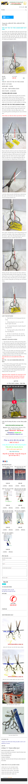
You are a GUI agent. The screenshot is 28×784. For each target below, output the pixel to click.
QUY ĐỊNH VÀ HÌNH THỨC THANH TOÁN (9, 768)
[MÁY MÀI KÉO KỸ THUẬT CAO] (13, 703)
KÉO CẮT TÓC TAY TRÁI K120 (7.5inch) (20, 467)
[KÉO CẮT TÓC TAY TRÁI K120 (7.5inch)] (20, 474)
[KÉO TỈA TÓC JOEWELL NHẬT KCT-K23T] (20, 518)
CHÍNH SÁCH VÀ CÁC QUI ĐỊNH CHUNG (9, 767)
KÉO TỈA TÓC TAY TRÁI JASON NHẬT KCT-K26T (7, 511)
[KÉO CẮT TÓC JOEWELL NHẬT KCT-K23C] (8, 540)
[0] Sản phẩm (22, 7)
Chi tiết (5, 485)
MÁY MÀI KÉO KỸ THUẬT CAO (13, 704)
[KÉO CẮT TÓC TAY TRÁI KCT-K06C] (8, 496)
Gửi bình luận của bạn (7, 567)
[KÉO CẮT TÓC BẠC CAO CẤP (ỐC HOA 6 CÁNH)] (13, 645)
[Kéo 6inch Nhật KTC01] (13, 733)
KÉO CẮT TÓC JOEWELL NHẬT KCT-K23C (8, 533)
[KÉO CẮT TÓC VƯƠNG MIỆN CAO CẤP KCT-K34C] (13, 678)
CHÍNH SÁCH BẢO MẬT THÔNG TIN (8, 773)
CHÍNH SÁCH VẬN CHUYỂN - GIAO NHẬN (10, 770)
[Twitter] (6, 461)
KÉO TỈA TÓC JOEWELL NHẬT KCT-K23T (20, 511)
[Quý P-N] (14, 3)
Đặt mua (10, 485)
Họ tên (3, 559)
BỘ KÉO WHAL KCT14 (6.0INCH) (8, 467)
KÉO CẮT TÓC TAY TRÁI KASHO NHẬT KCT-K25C (20, 489)
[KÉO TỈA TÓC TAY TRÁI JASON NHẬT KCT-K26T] (8, 518)
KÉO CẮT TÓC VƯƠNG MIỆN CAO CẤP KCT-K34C (13, 679)
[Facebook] (3, 461)
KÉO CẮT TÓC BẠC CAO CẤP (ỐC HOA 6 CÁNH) (13, 647)
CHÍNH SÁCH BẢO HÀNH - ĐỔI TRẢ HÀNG (10, 772)
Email (3, 563)
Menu (7, 17)
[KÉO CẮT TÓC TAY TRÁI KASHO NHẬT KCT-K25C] (20, 496)
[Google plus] (5, 461)
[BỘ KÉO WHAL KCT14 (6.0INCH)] (8, 474)
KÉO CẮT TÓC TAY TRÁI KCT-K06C (7, 489)
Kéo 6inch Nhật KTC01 (13, 735)
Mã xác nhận (5, 577)
